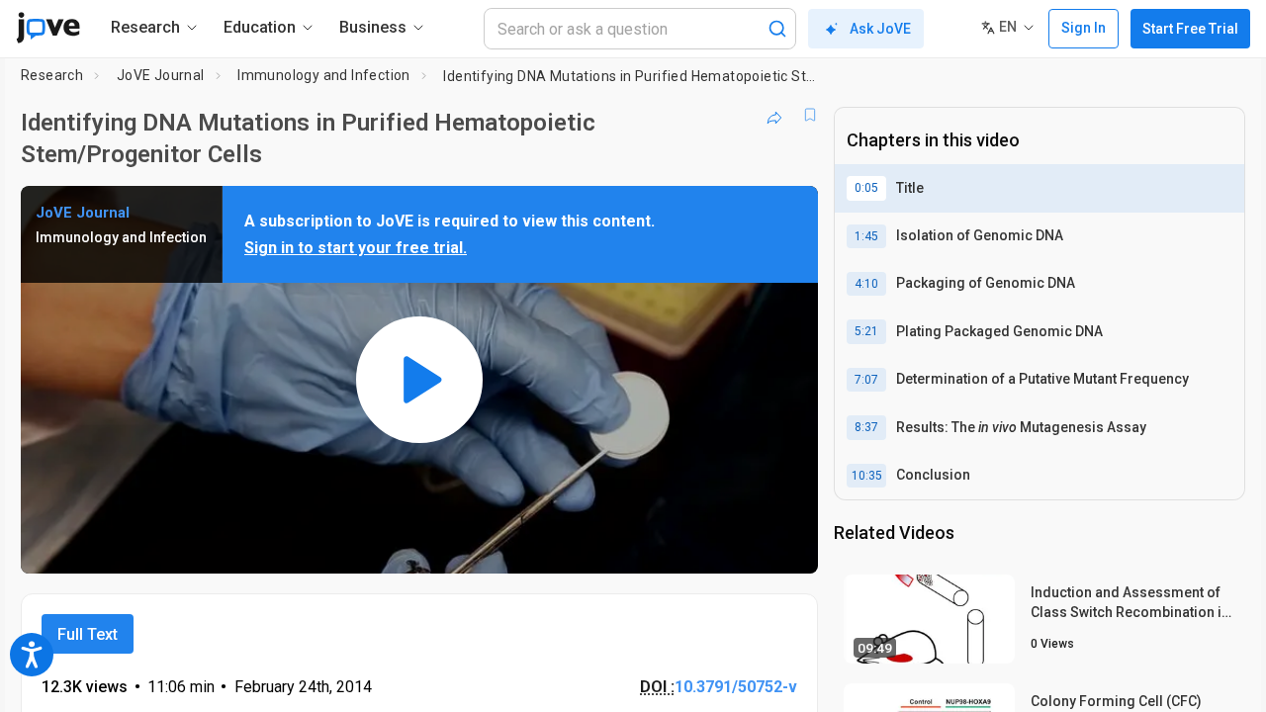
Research (52, 75)
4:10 (866, 284)
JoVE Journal (161, 75)
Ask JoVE (880, 29)
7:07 (866, 380)
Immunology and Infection (323, 75)
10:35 (867, 476)
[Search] (777, 29)
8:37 (866, 427)
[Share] (774, 115)
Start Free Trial (1190, 29)
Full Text (87, 634)
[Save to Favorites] (810, 115)
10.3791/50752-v (736, 686)
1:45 (866, 236)
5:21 (866, 331)
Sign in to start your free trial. (355, 247)
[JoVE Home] (48, 28)
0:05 (866, 188)
